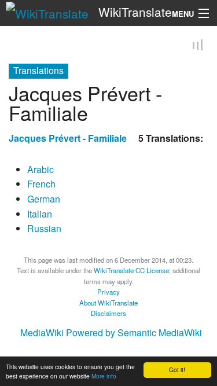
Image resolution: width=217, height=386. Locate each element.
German (43, 198)
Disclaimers (108, 313)
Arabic (40, 168)
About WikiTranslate (108, 302)
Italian (39, 213)
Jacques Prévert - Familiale (68, 137)
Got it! (177, 369)
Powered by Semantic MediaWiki (134, 332)
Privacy (108, 291)
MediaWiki (42, 332)
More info (103, 376)
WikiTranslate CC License (131, 270)
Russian (44, 228)
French (41, 183)
